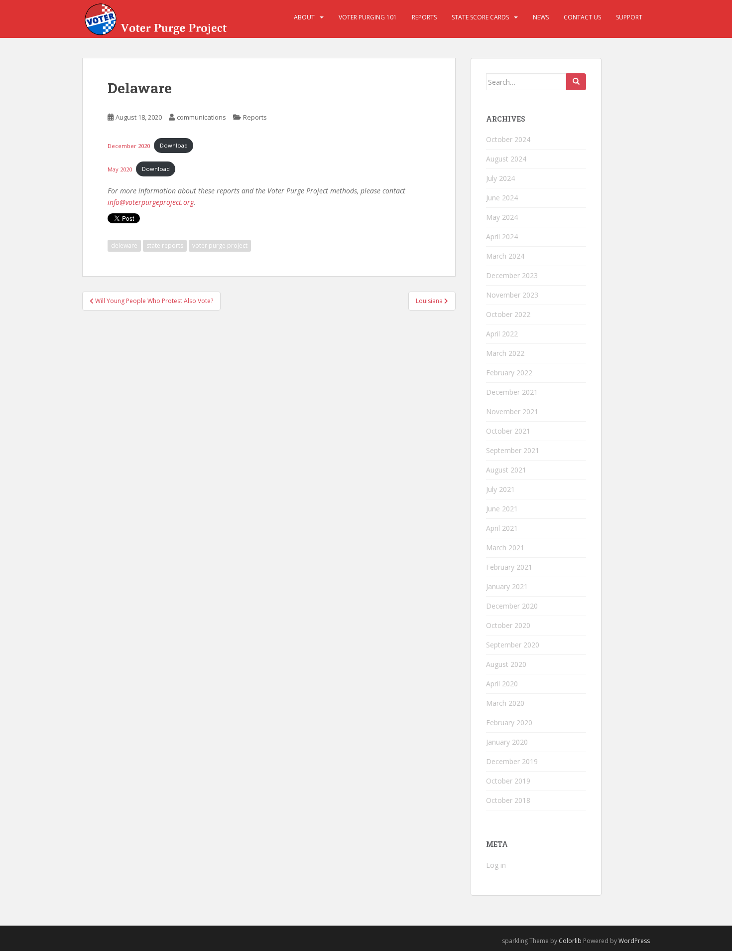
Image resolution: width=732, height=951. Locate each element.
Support (629, 17)
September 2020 (512, 644)
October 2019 (508, 781)
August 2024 (506, 158)
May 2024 (502, 217)
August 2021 (506, 470)
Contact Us (582, 17)
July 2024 (500, 178)
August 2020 (506, 664)
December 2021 (512, 392)
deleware (124, 245)
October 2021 (508, 431)
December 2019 (512, 761)
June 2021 (502, 508)
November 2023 (512, 295)
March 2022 (505, 353)
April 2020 (502, 683)
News (541, 17)
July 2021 (500, 489)
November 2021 (512, 411)
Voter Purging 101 (368, 17)
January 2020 (507, 742)
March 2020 (505, 703)
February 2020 (509, 722)
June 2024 (502, 197)
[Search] (576, 81)
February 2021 (509, 567)
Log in (496, 865)
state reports (164, 245)
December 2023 (512, 275)
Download (174, 145)
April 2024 (502, 236)
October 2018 (508, 800)
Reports (424, 17)
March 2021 (505, 547)
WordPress (634, 941)
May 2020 (120, 168)
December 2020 (129, 145)
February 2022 (509, 372)
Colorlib (570, 941)
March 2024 (505, 256)
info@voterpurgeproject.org (151, 202)
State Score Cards (480, 17)
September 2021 (512, 450)
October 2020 (508, 625)
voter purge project (219, 245)
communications (201, 117)
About (304, 17)
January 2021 (507, 586)
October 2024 (508, 139)
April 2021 (502, 528)
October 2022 (508, 314)
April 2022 (502, 333)
